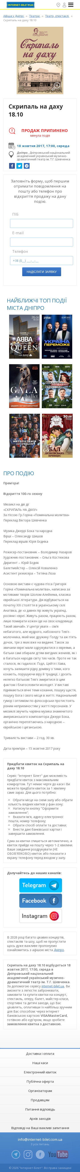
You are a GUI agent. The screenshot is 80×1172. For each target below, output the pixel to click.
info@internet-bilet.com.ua (40, 1139)
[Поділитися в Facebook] (12, 166)
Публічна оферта (40, 1081)
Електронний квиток (40, 1072)
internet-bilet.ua (53, 986)
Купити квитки (25, 353)
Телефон (20, 251)
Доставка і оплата (40, 1053)
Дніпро (59, 950)
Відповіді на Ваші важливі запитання (40, 1128)
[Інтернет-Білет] (21, 5)
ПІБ (15, 214)
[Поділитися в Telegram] (27, 166)
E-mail (18, 232)
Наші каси (40, 1063)
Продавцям (40, 1100)
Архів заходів (40, 1118)
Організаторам (40, 1090)
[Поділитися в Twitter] (19, 166)
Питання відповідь (40, 1109)
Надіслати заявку (42, 272)
